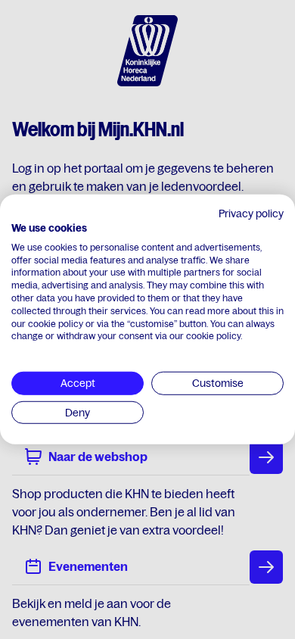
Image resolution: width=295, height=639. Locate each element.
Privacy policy (251, 213)
